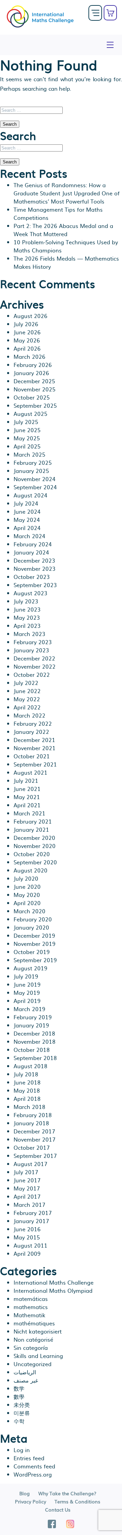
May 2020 (27, 894)
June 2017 (27, 1180)
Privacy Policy (30, 1501)
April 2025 (27, 446)
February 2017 (33, 1212)
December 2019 (34, 935)
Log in (22, 1450)
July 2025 (26, 422)
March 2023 (29, 634)
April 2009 (27, 1253)
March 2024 (29, 536)
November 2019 (35, 943)
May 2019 (27, 992)
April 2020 (27, 903)
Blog (24, 1493)
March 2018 (29, 1106)
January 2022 (31, 731)
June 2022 (27, 691)
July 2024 (26, 503)
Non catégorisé (33, 1339)
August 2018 (30, 1066)
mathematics (31, 1307)
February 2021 (33, 821)
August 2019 (30, 968)
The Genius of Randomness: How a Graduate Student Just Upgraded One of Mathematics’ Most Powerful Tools (67, 193)
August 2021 (30, 772)
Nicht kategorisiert (38, 1331)
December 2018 (34, 1033)
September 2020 (35, 862)
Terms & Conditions (77, 1501)
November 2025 (35, 389)
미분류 (22, 1413)
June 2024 (27, 511)
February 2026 (33, 364)
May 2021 (27, 797)
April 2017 (27, 1196)
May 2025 (27, 438)
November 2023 (35, 568)
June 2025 (27, 430)
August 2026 (30, 316)
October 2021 (32, 756)
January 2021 (31, 829)
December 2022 (34, 658)
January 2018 (31, 1123)
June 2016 (27, 1229)
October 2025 (32, 397)
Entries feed (29, 1458)
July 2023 (26, 601)
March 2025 (29, 454)
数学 (19, 1388)
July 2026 (26, 324)
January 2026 (31, 373)
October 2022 (32, 674)
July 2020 (26, 878)
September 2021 (35, 764)
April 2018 (27, 1098)
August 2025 (30, 413)
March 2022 (29, 715)
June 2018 (27, 1082)
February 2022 (33, 723)
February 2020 (33, 919)
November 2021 (35, 748)
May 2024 (27, 519)
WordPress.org (33, 1474)
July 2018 (26, 1074)
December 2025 (34, 381)
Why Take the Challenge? (67, 1493)
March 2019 (29, 1009)
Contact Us (57, 1509)
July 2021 (26, 780)
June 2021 (27, 788)
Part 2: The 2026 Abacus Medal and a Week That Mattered (63, 230)
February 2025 (33, 462)
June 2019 (27, 984)
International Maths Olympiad (53, 1290)
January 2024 (31, 552)
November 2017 (35, 1139)
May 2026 (27, 340)
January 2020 (31, 927)
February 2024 (33, 544)
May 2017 (27, 1188)
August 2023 (30, 593)
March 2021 (29, 813)
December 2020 (34, 837)
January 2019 (31, 1025)
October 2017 (32, 1147)
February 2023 (33, 642)
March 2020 (29, 911)
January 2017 (31, 1221)
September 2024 (35, 487)
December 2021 (34, 740)
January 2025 (31, 470)
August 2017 (30, 1164)
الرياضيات (25, 1372)
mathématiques (34, 1323)
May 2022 (27, 699)
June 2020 (27, 886)
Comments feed (34, 1466)
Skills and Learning (38, 1356)
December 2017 (34, 1131)
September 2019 (35, 960)
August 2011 (30, 1245)
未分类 (22, 1404)
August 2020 (30, 870)
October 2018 (32, 1049)
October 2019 (32, 952)
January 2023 (31, 650)
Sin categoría (31, 1347)
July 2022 (26, 682)
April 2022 (27, 707)
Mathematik (29, 1315)
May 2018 (27, 1090)
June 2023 (27, 609)
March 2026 (29, 356)
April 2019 (27, 1000)
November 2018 (35, 1041)
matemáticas (31, 1298)
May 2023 (27, 617)
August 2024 (30, 495)
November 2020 (35, 846)
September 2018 (35, 1058)
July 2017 (26, 1172)
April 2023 (27, 625)
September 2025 (35, 405)
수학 (19, 1421)
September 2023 (35, 585)
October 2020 (32, 854)
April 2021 (27, 805)
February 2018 (33, 1115)
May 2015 (27, 1237)
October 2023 (32, 576)
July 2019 (26, 976)
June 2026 (27, 332)
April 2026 (27, 348)
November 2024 (35, 479)
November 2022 (35, 666)
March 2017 (29, 1204)
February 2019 (33, 1017)
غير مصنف (26, 1380)
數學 (19, 1396)
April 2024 (27, 528)
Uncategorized (33, 1364)
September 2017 (35, 1155)
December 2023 (34, 560)
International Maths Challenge (54, 1282)
